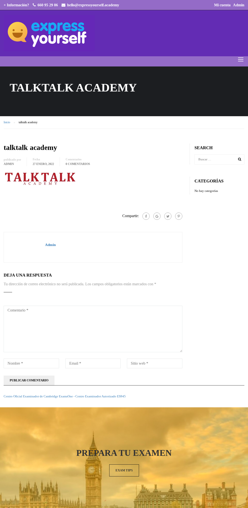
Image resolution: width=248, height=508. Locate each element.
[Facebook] (146, 216)
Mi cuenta (222, 5)
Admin (238, 5)
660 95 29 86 (48, 5)
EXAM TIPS (124, 470)
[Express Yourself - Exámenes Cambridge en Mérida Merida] (49, 33)
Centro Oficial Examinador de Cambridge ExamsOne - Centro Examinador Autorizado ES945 (65, 396)
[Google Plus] (157, 216)
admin (9, 164)
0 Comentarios (78, 164)
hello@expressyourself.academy (93, 5)
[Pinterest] (178, 216)
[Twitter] (167, 216)
